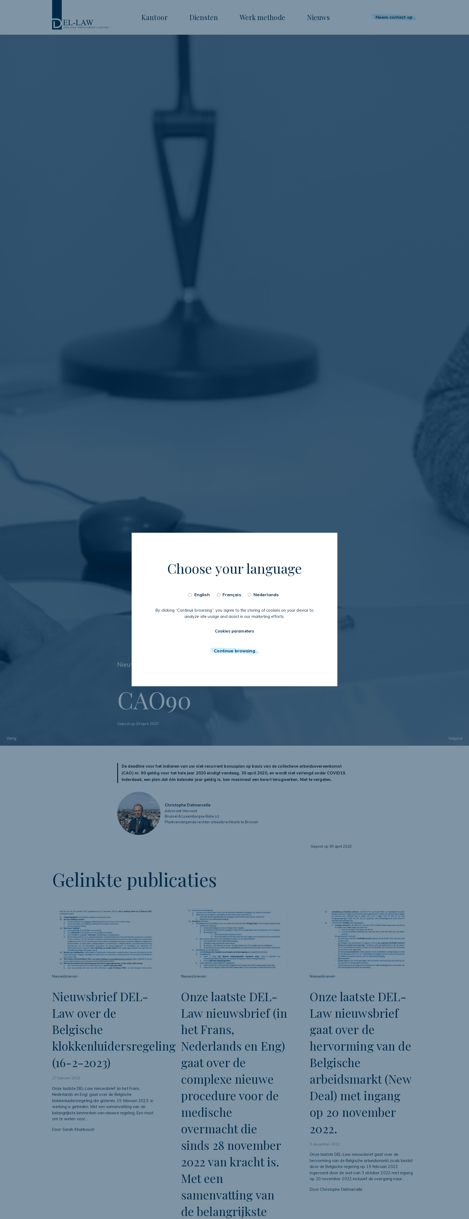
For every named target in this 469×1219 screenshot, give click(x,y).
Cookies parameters (234, 631)
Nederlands (266, 594)
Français (232, 594)
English (202, 594)
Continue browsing (234, 650)
